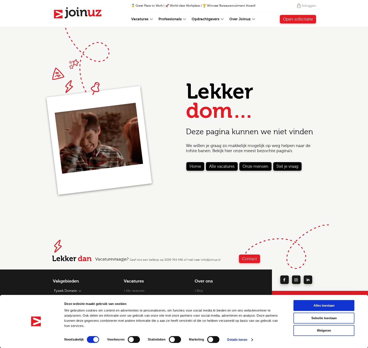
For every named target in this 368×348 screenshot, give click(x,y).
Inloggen (309, 6)
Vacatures (140, 19)
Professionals (170, 19)
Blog (200, 291)
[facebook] (284, 279)
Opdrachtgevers (206, 19)
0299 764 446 (173, 260)
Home (195, 166)
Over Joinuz (240, 19)
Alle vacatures (221, 166)
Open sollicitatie (298, 19)
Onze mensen (255, 166)
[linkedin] (308, 279)
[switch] (134, 339)
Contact (249, 258)
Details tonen (237, 339)
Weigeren (324, 330)
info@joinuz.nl (210, 260)
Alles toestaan (324, 305)
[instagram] (296, 279)
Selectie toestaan (324, 318)
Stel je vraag (287, 166)
